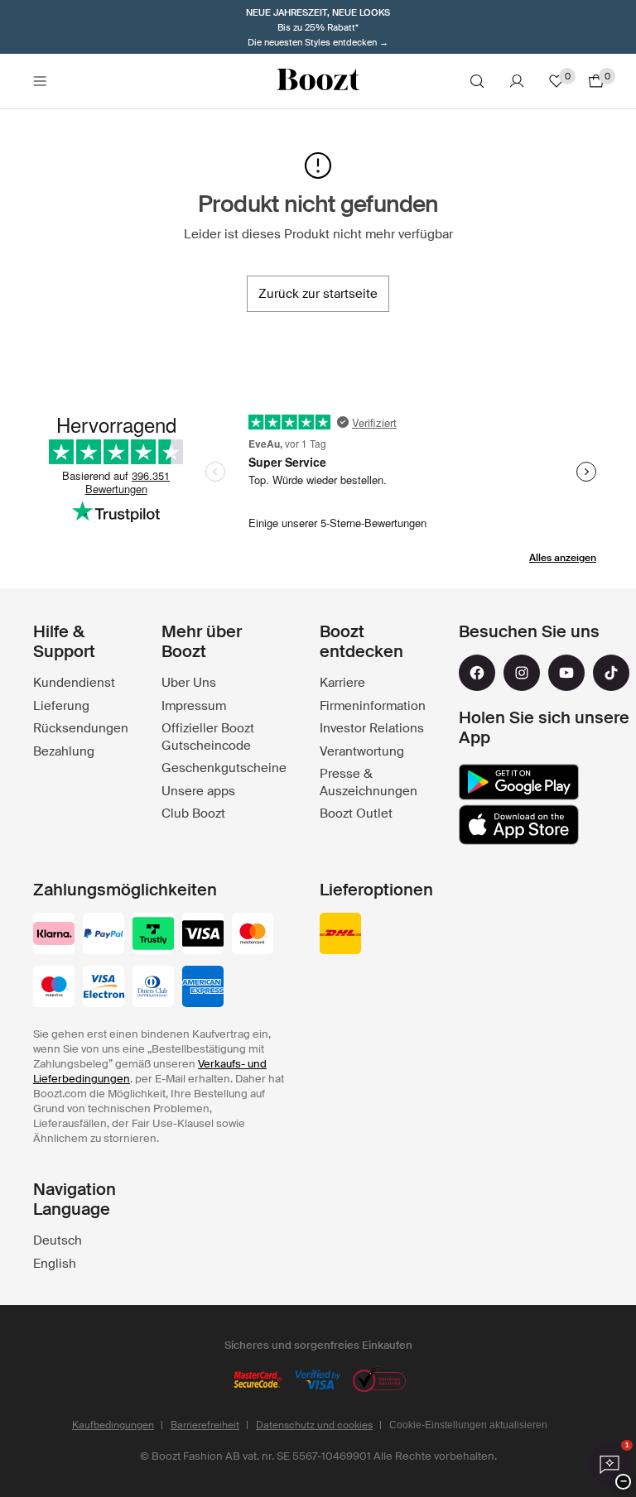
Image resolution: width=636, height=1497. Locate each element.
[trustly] (153, 935)
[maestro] (54, 988)
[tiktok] (611, 673)
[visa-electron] (103, 988)
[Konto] (517, 81)
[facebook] (477, 673)
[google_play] (519, 782)
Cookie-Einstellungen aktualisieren (468, 1425)
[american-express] (203, 988)
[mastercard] (252, 935)
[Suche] (477, 81)
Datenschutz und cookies (314, 1425)
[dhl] (340, 935)
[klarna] (54, 935)
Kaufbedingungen (113, 1425)
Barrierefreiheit (205, 1425)
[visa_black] (203, 935)
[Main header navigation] (40, 81)
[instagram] (522, 673)
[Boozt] (318, 81)
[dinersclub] (153, 988)
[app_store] (519, 825)
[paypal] (103, 935)
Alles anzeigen (562, 557)
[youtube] (566, 673)
